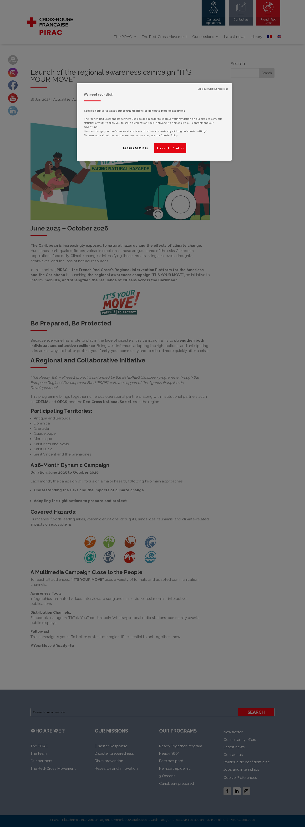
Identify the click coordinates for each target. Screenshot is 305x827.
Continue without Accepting (213, 88)
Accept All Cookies (170, 148)
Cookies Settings (135, 148)
